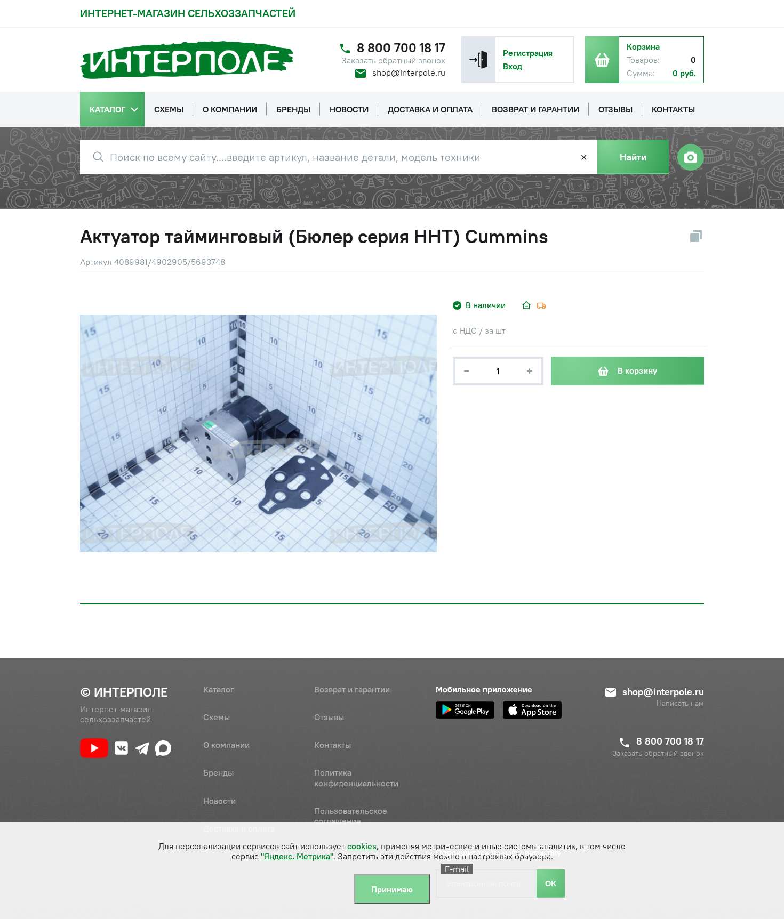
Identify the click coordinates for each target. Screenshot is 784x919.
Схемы (216, 717)
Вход (512, 66)
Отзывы (329, 717)
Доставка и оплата (239, 828)
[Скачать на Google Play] (465, 710)
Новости (219, 800)
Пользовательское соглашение (350, 815)
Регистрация (528, 52)
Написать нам (680, 703)
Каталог (218, 689)
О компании (226, 744)
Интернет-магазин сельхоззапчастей (187, 13)
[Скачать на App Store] (532, 710)
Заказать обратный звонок (393, 60)
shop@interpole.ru (408, 72)
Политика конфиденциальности (356, 777)
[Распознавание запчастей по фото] (690, 157)
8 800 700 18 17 (401, 47)
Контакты (332, 744)
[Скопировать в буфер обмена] (696, 236)
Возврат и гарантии (352, 689)
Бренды (218, 772)
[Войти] (478, 59)
